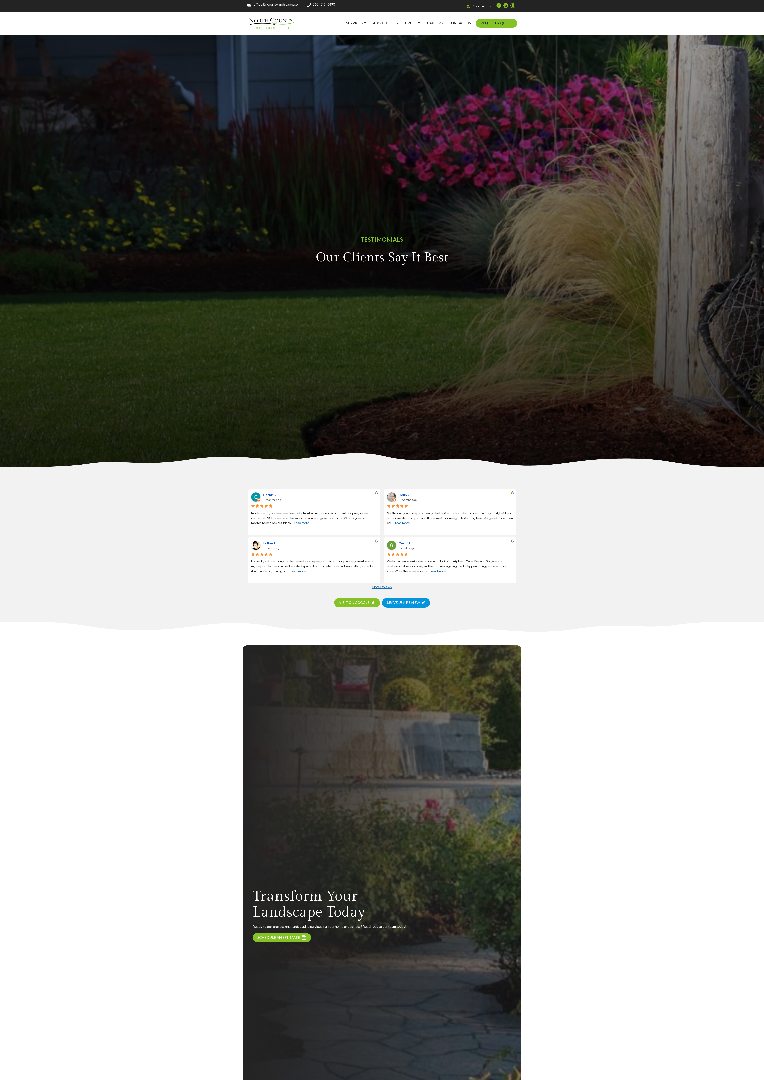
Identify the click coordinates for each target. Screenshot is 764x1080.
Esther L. (270, 543)
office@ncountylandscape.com (277, 4)
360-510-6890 (324, 4)
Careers (435, 23)
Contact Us (460, 23)
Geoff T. (405, 543)
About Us (381, 23)
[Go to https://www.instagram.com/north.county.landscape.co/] (505, 6)
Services (354, 23)
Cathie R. (270, 495)
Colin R (404, 495)
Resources (406, 23)
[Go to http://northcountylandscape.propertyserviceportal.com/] (512, 6)
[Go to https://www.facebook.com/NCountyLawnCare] (498, 6)
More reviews (382, 587)
